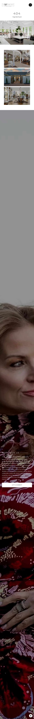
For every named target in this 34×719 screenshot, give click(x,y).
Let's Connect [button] (17, 485)
